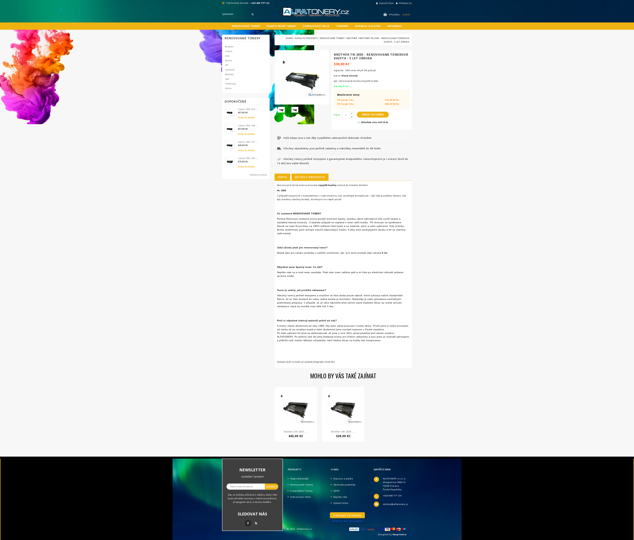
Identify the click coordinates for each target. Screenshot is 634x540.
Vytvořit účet (386, 3)
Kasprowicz (400, 534)
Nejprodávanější (299, 478)
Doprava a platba (368, 26)
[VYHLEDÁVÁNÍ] (252, 14)
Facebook (248, 523)
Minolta (229, 74)
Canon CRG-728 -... (248, 125)
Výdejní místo (340, 503)
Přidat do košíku (246, 117)
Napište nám (340, 496)
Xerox (228, 88)
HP (226, 65)
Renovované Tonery (301, 484)
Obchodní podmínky (344, 484)
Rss (256, 523)
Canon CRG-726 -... (248, 109)
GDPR (336, 490)
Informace (394, 26)
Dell (227, 55)
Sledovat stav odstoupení (347, 520)
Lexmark (230, 69)
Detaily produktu (310, 177)
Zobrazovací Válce (300, 496)
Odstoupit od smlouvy (347, 515)
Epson (228, 60)
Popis (282, 177)
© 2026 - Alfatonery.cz (299, 528)
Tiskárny (342, 26)
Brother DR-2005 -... (296, 431)
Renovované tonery (246, 26)
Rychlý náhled (295, 411)
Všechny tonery (258, 174)
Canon (228, 51)
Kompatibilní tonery (281, 26)
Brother (229, 46)
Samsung (230, 83)
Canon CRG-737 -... (248, 141)
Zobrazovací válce (316, 26)
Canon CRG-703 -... (248, 158)
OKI (227, 78)
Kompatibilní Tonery (301, 490)
